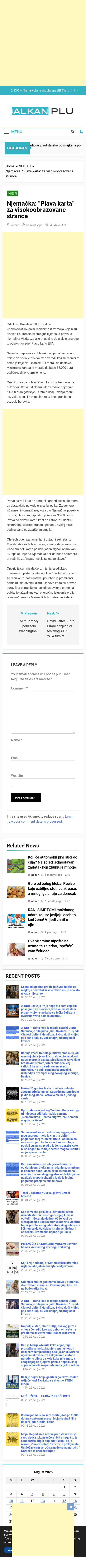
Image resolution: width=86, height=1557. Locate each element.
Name (16, 740)
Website (17, 776)
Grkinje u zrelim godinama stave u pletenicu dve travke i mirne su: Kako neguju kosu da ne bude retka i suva (50, 1285)
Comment (19, 688)
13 (43, 1501)
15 (64, 1501)
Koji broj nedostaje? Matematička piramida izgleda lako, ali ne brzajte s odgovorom (49, 1264)
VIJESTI (12, 193)
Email (16, 758)
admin (15, 225)
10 (11, 1501)
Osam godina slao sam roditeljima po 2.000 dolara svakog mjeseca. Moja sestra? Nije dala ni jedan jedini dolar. (49, 1418)
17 (11, 1508)
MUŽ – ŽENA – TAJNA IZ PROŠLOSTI (45, 1396)
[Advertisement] (43, 1529)
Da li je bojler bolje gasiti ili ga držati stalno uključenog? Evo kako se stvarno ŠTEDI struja (49, 1380)
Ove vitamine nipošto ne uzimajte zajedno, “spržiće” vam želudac (50, 946)
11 (22, 1501)
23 (75, 1508)
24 (11, 1515)
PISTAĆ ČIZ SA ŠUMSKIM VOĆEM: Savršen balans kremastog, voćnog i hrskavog (49, 1245)
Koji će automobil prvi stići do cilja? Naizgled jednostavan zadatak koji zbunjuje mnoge (52, 862)
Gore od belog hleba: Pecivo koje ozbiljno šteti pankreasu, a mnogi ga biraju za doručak (52, 889)
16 (75, 1501)
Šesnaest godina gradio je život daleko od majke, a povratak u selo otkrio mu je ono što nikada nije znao (50, 990)
